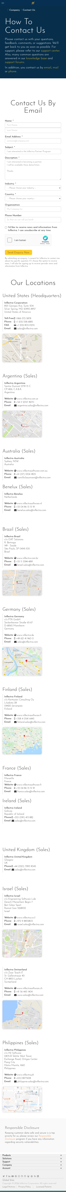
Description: (11, 158)
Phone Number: (13, 215)
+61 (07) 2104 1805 (26, 474)
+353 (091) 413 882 (23, 817)
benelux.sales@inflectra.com (31, 510)
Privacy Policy (24, 1187)
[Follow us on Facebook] (6, 1176)
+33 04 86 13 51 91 (25, 507)
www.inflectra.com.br (27, 558)
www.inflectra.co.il (26, 918)
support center (50, 50)
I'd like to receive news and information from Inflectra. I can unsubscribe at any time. (32, 229)
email (47, 67)
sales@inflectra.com (27, 328)
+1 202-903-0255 (26, 325)
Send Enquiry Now (18, 252)
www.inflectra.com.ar (27, 399)
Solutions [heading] (7, 1159)
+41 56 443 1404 (24, 992)
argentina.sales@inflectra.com (32, 405)
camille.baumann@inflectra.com (34, 477)
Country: (9, 194)
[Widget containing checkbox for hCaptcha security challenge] (28, 240)
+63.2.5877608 (23, 1078)
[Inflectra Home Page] (33, 3)
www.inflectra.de (25, 635)
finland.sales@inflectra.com (31, 722)
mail (55, 67)
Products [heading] (6, 1155)
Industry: (9, 184)
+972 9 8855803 (24, 921)
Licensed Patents (44, 1187)
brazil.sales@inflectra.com (30, 565)
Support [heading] (6, 1162)
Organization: (12, 205)
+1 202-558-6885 (24, 322)
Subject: (9, 147)
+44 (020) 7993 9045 (25, 866)
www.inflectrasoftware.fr (29, 785)
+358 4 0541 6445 (25, 719)
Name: (8, 121)
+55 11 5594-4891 (24, 561)
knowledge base (36, 58)
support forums (14, 62)
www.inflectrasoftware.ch (29, 988)
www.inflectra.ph (25, 1075)
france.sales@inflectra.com (31, 791)
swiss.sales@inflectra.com (30, 995)
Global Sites (8, 1180)
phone (12, 71)
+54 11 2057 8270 (25, 402)
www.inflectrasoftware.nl (29, 503)
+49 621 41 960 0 (25, 638)
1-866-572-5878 (23, 318)
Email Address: (13, 137)
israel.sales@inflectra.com (30, 924)
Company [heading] (7, 1165)
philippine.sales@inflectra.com (33, 1081)
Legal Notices (8, 1187)
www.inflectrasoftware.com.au (32, 471)
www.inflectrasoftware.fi (29, 715)
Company (14, 10)
